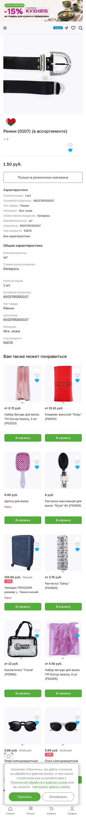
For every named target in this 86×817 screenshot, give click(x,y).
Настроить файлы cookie (51, 787)
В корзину (22, 438)
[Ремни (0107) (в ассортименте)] (43, 74)
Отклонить (58, 797)
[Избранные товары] (73, 28)
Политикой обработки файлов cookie (39, 782)
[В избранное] (70, 144)
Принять (25, 797)
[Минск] (66, 28)
